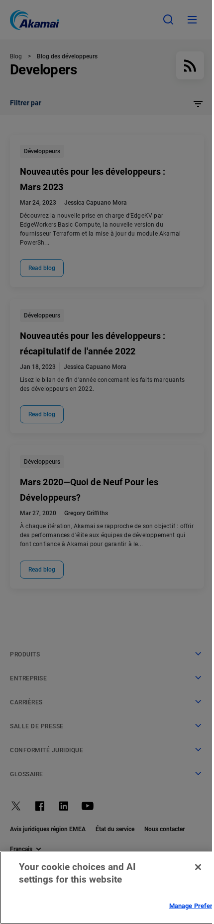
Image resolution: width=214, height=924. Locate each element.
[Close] (198, 867)
